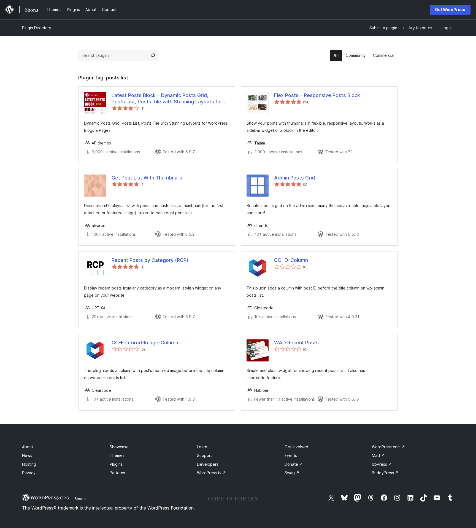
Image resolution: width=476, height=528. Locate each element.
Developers (207, 464)
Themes (117, 455)
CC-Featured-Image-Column (145, 342)
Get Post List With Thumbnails (147, 178)
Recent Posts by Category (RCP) (150, 260)
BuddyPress (385, 472)
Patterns (117, 472)
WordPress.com (388, 446)
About (27, 446)
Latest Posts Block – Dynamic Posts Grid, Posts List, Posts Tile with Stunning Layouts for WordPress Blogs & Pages (167, 98)
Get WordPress (450, 9)
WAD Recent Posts (296, 342)
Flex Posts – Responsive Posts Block (317, 95)
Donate (294, 464)
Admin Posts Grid (294, 178)
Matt (378, 455)
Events (291, 455)
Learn (202, 446)
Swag (292, 472)
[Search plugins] (152, 55)
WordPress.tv (211, 472)
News (27, 455)
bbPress (382, 464)
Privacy (29, 472)
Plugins (116, 464)
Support (204, 455)
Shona (80, 498)
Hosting (29, 464)
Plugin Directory (36, 27)
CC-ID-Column (291, 260)
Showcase (119, 446)
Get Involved (296, 446)
